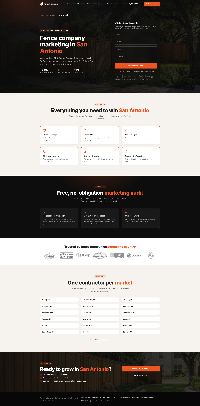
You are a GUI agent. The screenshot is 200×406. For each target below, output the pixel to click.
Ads (88, 4)
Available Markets (120, 4)
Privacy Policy (147, 79)
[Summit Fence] (49, 255)
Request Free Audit (135, 66)
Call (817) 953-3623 (141, 376)
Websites (80, 4)
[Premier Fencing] (83, 255)
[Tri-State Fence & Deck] (134, 255)
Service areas (50, 15)
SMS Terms (105, 401)
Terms (96, 401)
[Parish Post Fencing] (117, 255)
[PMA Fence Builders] (100, 255)
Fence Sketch (107, 4)
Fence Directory (124, 397)
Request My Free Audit (141, 368)
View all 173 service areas (100, 340)
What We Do (85, 397)
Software (135, 397)
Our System (71, 4)
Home (42, 15)
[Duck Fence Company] (150, 255)
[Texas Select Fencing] (66, 255)
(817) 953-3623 (137, 4)
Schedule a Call (152, 4)
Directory (96, 4)
